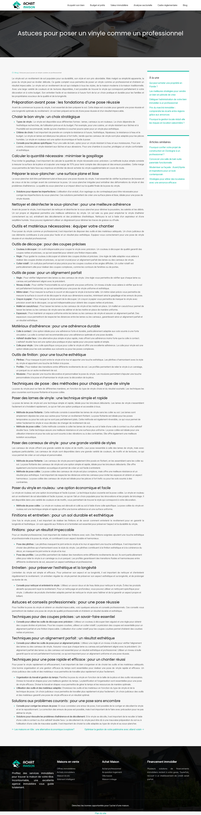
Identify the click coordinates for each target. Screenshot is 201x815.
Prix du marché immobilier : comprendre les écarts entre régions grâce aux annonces (167, 111)
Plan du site (100, 813)
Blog (185, 5)
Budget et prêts (97, 5)
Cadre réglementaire (167, 5)
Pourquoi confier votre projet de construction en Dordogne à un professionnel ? (165, 151)
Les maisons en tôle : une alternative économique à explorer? (44, 729)
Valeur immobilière (119, 5)
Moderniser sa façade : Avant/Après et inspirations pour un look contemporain (167, 171)
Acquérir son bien (76, 5)
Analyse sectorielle (143, 5)
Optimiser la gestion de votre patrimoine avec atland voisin (113, 729)
